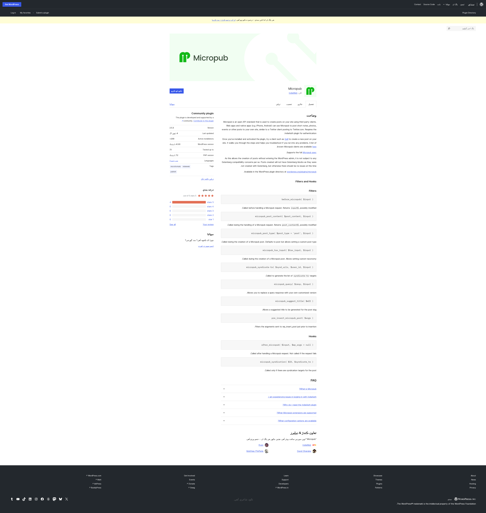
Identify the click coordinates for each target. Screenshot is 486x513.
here (314, 146)
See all (173, 224)
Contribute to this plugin (203, 121)
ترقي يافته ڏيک (207, 179)
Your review (208, 224)
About (473, 476)
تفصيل (311, 104)
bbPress (96, 484)
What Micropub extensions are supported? (296, 413)
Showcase (377, 476)
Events (192, 480)
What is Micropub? (307, 389)
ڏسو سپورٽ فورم (206, 246)
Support (285, 480)
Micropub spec (309, 152)
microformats (176, 166)
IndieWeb (293, 93)
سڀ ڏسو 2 (174, 161)
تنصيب (289, 104)
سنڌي (450, 499)
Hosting (472, 484)
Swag (191, 488)
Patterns (378, 488)
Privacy (473, 488)
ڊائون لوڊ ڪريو (176, 91)
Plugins (379, 484)
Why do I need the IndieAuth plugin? (299, 405)
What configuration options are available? (297, 421)
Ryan (261, 445)
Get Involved (189, 476)
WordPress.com (93, 476)
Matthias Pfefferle (254, 451)
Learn (286, 476)
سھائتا (172, 104)
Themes (378, 480)
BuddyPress (95, 488)
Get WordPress (12, 4)
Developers (284, 484)
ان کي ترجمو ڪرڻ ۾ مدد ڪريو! (224, 20)
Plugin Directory (469, 13)
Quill (286, 139)
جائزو (300, 104)
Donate (191, 484)
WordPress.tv (282, 488)
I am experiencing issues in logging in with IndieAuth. (292, 397)
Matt (98, 480)
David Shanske (304, 451)
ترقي (278, 104)
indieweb (186, 166)
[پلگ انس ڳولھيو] (449, 28)
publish (173, 172)
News (473, 480)
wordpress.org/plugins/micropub (301, 171)
